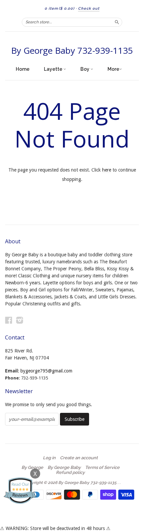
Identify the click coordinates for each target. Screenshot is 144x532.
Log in (49, 458)
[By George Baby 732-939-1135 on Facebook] (8, 320)
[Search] (117, 22)
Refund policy (70, 472)
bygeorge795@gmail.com (46, 370)
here (106, 170)
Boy (85, 69)
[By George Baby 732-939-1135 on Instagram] (19, 320)
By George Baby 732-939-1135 (72, 50)
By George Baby (64, 467)
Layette (53, 69)
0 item (59, 8)
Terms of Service (102, 467)
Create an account (79, 458)
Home (22, 69)
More (113, 69)
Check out (88, 8)
